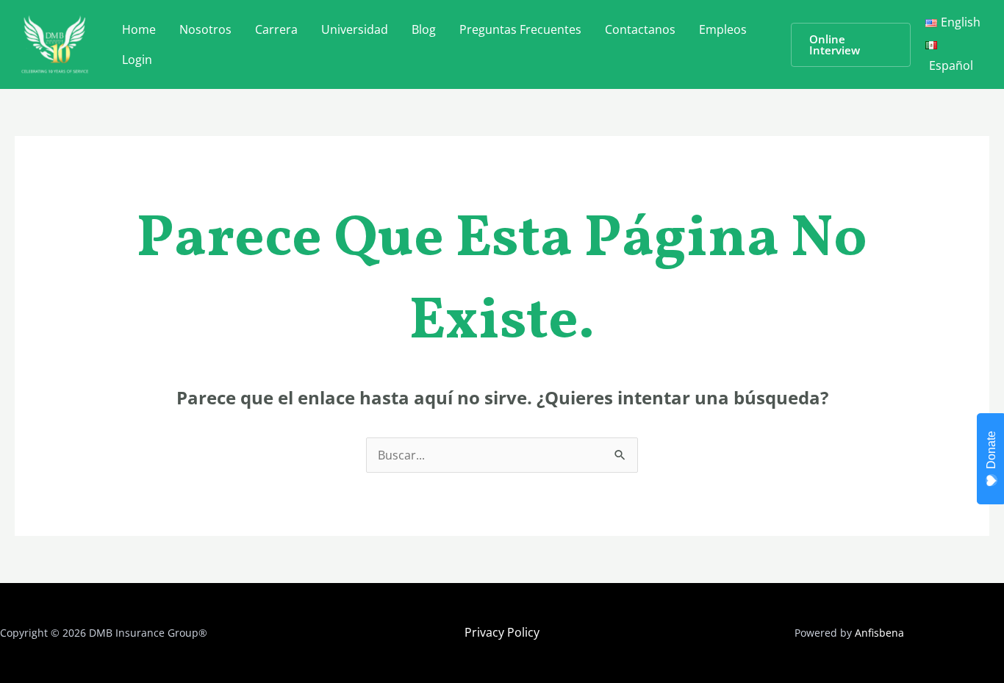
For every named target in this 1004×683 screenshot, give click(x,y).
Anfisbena (879, 633)
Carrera (276, 29)
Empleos (723, 29)
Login (137, 59)
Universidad (354, 29)
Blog (424, 29)
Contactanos (640, 29)
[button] (851, 45)
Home (139, 29)
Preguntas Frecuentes (520, 29)
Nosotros (205, 29)
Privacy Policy (502, 632)
